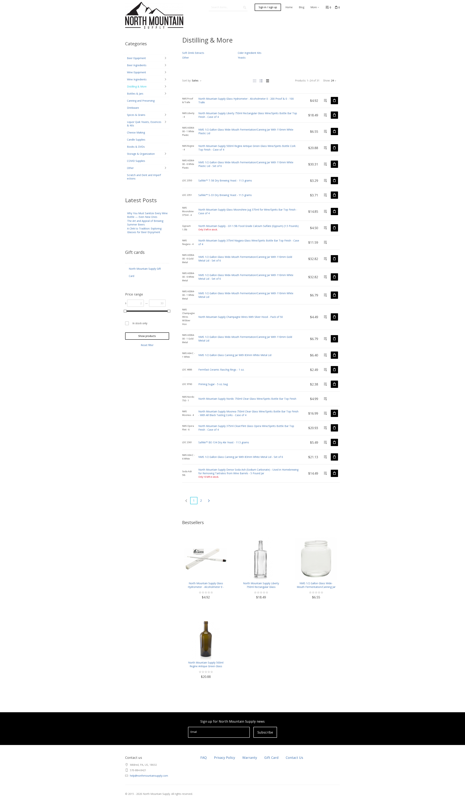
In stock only (139, 323)
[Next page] (209, 500)
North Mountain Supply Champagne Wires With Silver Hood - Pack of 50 (240, 317)
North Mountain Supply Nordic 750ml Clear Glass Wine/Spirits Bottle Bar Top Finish (247, 398)
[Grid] (254, 80)
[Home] (154, 15)
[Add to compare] (325, 100)
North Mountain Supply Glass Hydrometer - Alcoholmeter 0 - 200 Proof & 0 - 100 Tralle (206, 587)
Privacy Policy (224, 757)
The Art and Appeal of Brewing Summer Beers (145, 222)
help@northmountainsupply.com (149, 775)
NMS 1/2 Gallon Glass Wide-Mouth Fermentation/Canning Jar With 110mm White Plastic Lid (316, 587)
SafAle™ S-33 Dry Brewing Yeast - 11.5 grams (225, 195)
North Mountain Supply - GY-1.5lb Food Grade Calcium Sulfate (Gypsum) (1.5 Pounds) (248, 226)
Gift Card (271, 757)
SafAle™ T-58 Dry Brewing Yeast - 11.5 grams (225, 180)
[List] (261, 80)
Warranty (249, 757)
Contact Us (294, 757)
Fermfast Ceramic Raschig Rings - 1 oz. (221, 369)
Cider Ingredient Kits (249, 53)
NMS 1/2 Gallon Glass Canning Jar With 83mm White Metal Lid (234, 355)
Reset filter (147, 345)
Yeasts (242, 57)
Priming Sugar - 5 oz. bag (213, 384)
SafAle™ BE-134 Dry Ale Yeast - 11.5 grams (223, 442)
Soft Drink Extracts (193, 53)
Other (185, 57)
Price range (134, 294)
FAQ (203, 757)
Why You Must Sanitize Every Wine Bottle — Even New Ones (147, 215)
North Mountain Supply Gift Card (145, 272)
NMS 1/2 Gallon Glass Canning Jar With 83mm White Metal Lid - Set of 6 (240, 457)
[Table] (267, 80)
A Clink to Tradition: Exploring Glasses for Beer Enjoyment (144, 230)
